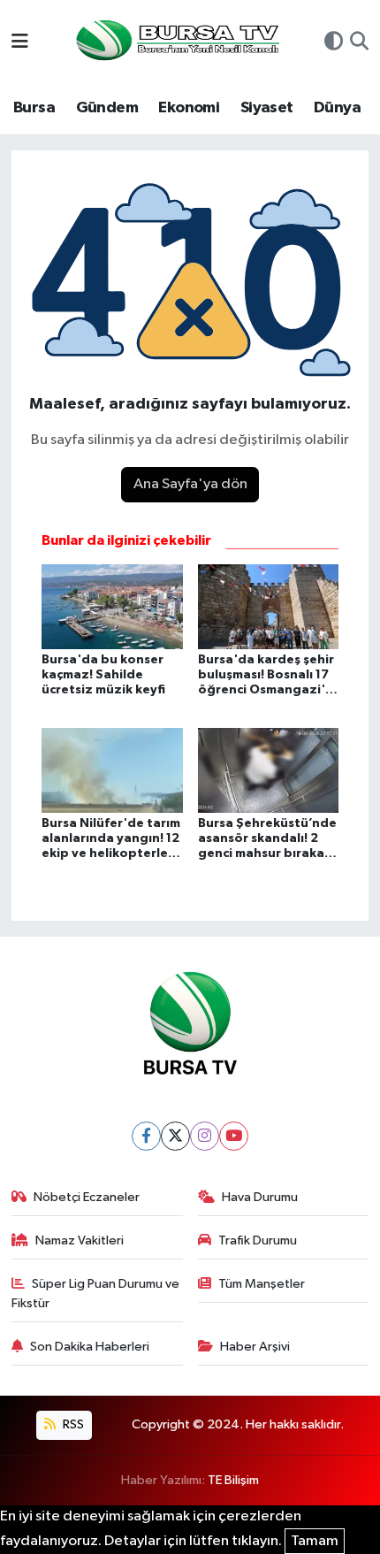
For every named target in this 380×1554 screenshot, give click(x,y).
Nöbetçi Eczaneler (87, 1197)
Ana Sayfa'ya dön (190, 484)
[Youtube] (233, 1136)
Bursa (34, 108)
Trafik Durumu (257, 1240)
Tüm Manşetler (261, 1283)
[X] (175, 1136)
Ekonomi (188, 108)
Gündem (107, 108)
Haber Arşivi (255, 1346)
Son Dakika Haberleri (89, 1346)
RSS (72, 1424)
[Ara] (359, 43)
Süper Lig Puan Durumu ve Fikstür (95, 1293)
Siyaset (266, 108)
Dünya (337, 108)
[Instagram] (204, 1136)
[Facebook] (146, 1136)
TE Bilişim (233, 1480)
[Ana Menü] (19, 42)
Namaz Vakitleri (79, 1240)
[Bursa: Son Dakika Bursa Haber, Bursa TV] (176, 42)
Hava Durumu (260, 1197)
